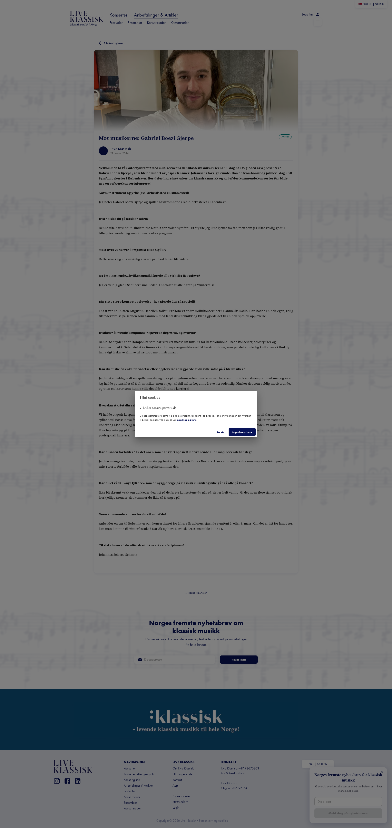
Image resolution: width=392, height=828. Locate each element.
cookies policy (186, 420)
